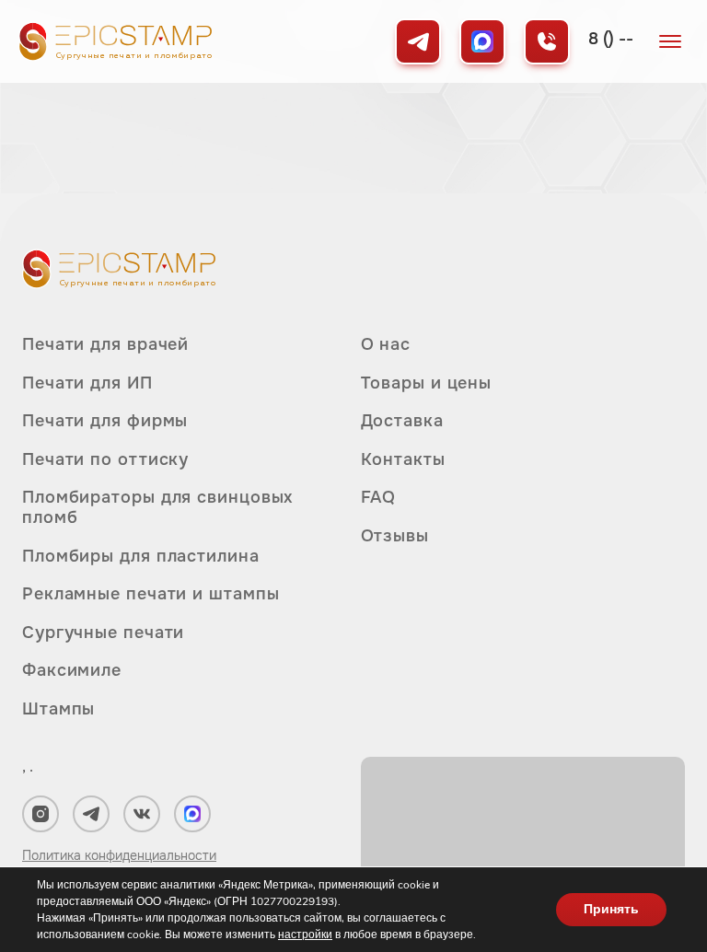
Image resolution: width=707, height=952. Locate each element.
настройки (305, 934)
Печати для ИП (87, 383)
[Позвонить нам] (547, 41)
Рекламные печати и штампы (151, 594)
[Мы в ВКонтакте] (141, 813)
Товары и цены (427, 383)
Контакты (403, 459)
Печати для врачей (105, 344)
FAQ (379, 497)
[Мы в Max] (482, 41)
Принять (611, 909)
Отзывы (395, 536)
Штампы (58, 709)
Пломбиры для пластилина (141, 556)
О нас (386, 344)
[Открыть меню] (670, 41)
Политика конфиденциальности (119, 855)
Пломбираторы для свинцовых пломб (157, 507)
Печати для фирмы (105, 421)
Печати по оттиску (105, 459)
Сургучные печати (103, 632)
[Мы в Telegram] (418, 41)
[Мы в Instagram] (40, 813)
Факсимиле (72, 670)
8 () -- (610, 38)
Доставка (402, 421)
